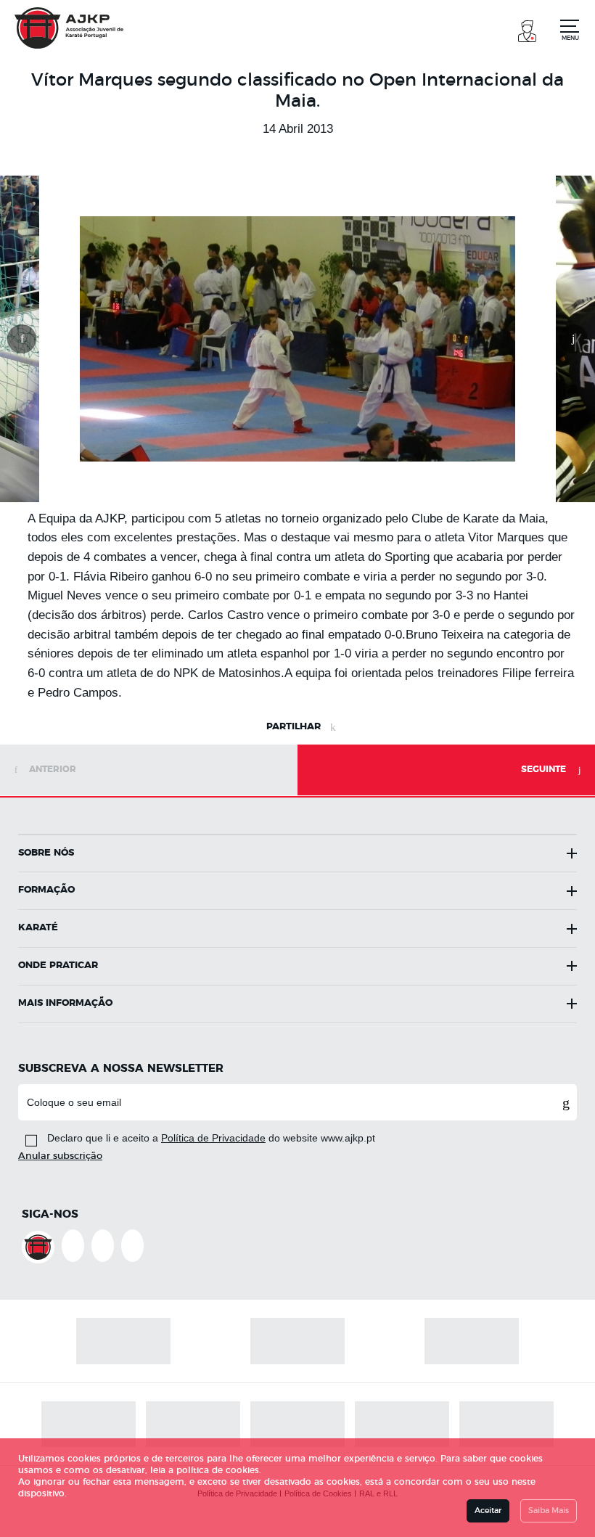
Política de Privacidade (213, 1138)
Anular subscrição (60, 1156)
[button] (527, 29)
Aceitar (488, 1511)
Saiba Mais (548, 1511)
